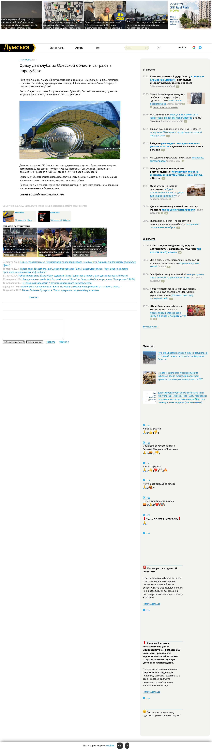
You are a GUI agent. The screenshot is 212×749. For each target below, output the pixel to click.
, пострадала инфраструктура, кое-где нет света (171, 83)
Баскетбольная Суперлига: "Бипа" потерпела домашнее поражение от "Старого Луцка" (70, 286)
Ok (119, 745)
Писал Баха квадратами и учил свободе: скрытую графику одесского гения (167, 97)
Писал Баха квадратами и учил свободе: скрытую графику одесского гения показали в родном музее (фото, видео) (63, 25)
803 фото (66, 220)
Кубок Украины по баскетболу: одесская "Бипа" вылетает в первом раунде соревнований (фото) (73, 275)
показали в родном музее (165, 102)
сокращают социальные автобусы (174, 226)
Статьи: (148, 346)
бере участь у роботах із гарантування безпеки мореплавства (174, 116)
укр (159, 47)
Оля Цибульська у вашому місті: (168, 274)
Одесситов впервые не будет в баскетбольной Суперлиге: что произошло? (54, 252)
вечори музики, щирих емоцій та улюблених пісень (177, 276)
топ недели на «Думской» (175, 250)
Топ (98, 47)
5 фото (29, 220)
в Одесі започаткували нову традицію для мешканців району (167, 192)
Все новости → (151, 326)
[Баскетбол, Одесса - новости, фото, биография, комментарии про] (44, 221)
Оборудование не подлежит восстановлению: (167, 170)
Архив (79, 47)
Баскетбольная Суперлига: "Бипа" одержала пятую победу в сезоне (60, 290)
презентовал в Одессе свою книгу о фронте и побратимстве (168, 314)
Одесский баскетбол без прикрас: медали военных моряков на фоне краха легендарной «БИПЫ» (17, 250)
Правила (51, 341)
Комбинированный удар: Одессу (170, 76)
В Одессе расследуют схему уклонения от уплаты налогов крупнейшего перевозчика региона (146, 25)
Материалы (56, 47)
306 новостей (56, 220)
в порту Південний (175, 119)
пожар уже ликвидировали (178, 209)
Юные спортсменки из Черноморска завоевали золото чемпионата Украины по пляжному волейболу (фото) (69, 263)
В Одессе (155, 143)
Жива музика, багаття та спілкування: (163, 187)
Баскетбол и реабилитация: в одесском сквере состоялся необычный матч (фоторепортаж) (88, 250)
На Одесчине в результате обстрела (171, 157)
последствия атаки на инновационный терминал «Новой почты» (176, 173)
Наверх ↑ (34, 297)
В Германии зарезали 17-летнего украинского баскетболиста (57, 283)
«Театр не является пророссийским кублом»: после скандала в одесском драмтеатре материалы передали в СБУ (180, 376)
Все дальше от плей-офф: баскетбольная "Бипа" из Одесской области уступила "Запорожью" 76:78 (79, 279)
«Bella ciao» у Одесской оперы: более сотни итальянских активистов (174, 261)
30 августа (149, 238)
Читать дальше (151, 603)
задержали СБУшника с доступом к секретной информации (176, 134)
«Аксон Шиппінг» (160, 114)
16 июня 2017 (25, 59)
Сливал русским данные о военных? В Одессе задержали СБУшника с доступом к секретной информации (103, 25)
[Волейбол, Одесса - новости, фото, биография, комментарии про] (8, 221)
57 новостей (20, 220)
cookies (110, 745)
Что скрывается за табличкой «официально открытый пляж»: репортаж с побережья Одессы (183, 356)
